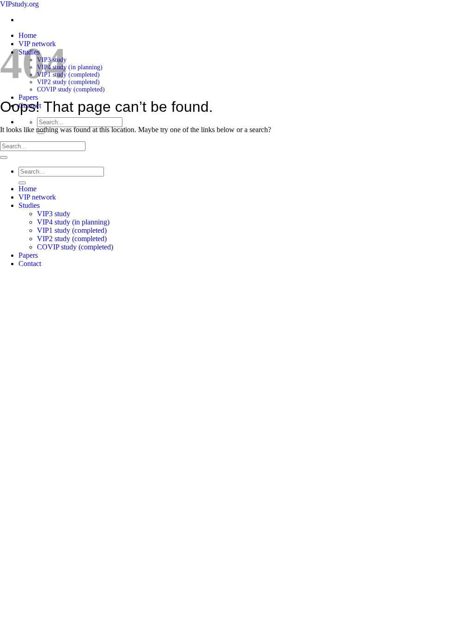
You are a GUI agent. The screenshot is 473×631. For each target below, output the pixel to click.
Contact (29, 263)
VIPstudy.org (19, 4)
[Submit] (3, 157)
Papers (28, 97)
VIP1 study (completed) (68, 74)
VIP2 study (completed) (68, 82)
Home (27, 35)
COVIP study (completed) (71, 89)
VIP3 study (53, 214)
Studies (29, 205)
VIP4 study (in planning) (70, 67)
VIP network (37, 197)
